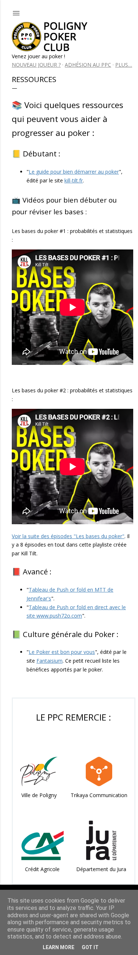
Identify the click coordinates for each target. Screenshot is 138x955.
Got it (90, 947)
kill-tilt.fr (73, 180)
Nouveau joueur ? (36, 64)
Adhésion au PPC (88, 64)
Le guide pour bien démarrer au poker (74, 171)
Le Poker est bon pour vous (62, 651)
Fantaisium (49, 660)
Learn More (58, 947)
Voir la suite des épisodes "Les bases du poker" (68, 536)
